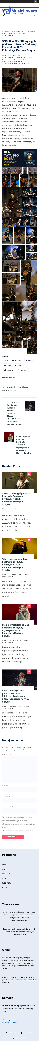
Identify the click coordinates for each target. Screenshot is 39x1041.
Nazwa (5, 786)
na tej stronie (27, 1006)
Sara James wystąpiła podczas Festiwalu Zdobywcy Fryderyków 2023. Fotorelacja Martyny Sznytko (14, 414)
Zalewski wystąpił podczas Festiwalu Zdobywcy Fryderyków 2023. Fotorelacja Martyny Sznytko (16, 499)
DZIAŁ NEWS (22, 33)
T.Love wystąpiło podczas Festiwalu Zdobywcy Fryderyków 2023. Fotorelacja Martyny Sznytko (15, 564)
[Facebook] (30, 15)
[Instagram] (34, 15)
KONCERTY (6, 874)
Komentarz (6, 754)
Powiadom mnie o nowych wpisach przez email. (19, 831)
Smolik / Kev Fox (14, 387)
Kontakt (5, 887)
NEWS (4, 869)
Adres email (6, 796)
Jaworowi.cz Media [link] (9, 1023)
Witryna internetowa (9, 807)
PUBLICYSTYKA (7, 883)
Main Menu (8, 10)
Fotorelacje (17, 31)
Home (4, 55)
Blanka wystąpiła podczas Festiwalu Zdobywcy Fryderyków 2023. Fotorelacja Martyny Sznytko (24, 443)
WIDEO (4, 878)
